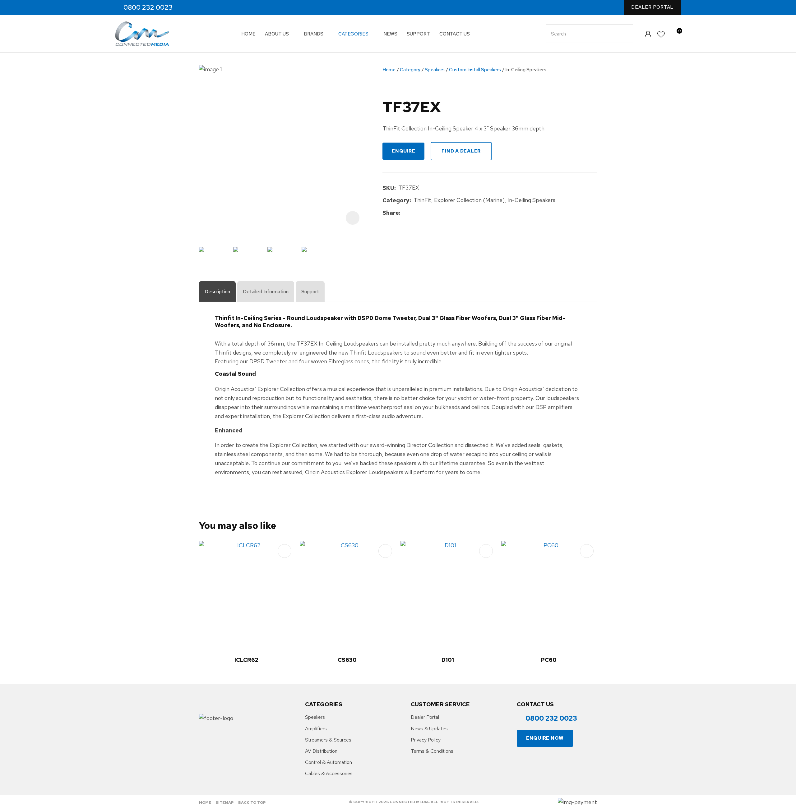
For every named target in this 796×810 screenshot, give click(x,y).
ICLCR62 (246, 659)
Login (648, 34)
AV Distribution (321, 751)
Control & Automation (328, 762)
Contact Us (454, 34)
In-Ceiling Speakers (525, 70)
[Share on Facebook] (404, 213)
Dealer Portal (652, 7)
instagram (201, 8)
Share (390, 212)
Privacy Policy (426, 740)
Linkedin (214, 8)
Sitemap (224, 802)
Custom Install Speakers (475, 70)
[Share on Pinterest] (431, 213)
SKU (388, 187)
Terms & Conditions (432, 751)
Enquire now (545, 738)
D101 (448, 659)
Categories (353, 34)
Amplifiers (316, 729)
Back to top (252, 802)
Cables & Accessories (329, 773)
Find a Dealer (461, 151)
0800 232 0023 (148, 7)
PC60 (549, 659)
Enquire (403, 151)
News (390, 34)
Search (625, 33)
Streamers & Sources (328, 740)
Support (418, 34)
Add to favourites (284, 551)
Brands (313, 34)
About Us (277, 34)
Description (217, 291)
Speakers (435, 70)
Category (410, 70)
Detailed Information (266, 291)
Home (248, 34)
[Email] (422, 213)
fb (187, 8)
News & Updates (429, 729)
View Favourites (661, 34)
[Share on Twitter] (412, 213)
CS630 (347, 659)
